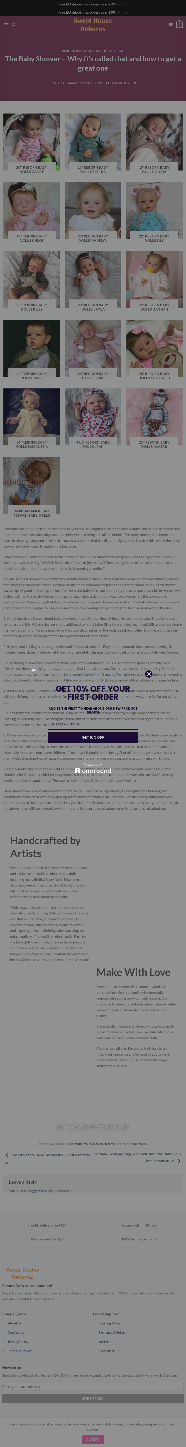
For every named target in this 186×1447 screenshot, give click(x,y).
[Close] (148, 674)
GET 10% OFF (93, 737)
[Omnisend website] (93, 768)
